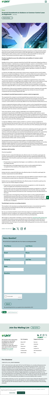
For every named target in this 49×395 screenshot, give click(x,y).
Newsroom (23, 346)
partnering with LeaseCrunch (40, 217)
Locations (23, 348)
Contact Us (36, 348)
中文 (35, 352)
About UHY (23, 342)
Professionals (24, 350)
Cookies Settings (12, 392)
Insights (35, 346)
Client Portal (23, 352)
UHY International (37, 350)
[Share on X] (17, 228)
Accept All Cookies (21, 392)
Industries (36, 344)
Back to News (6, 18)
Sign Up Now (35, 327)
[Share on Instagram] (21, 228)
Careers (22, 344)
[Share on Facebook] (25, 228)
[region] (24, 391)
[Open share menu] (47, 197)
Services (35, 342)
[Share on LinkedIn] (14, 228)
